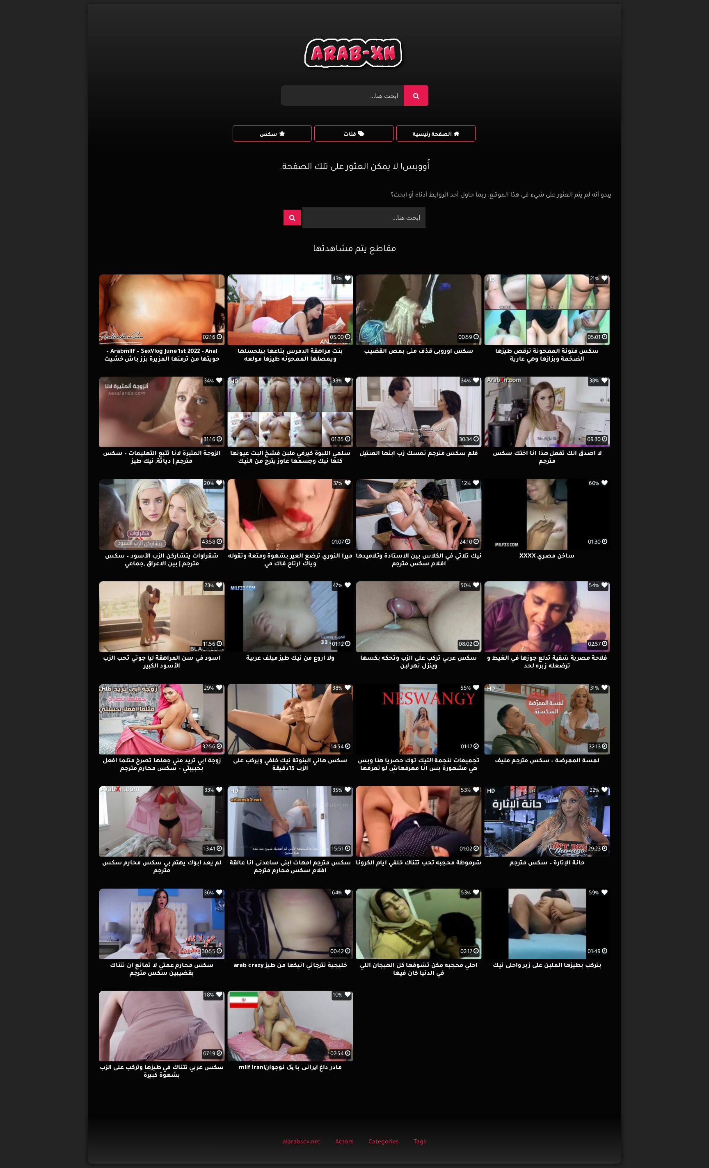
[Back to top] (683, 1144)
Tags (420, 1142)
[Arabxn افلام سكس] (354, 55)
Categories (383, 1142)
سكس (268, 135)
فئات (349, 135)
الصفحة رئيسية (432, 135)
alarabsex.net (301, 1142)
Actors (344, 1142)
